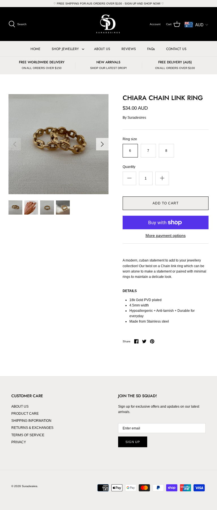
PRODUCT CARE (25, 414)
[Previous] (14, 144)
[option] (58, 144)
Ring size (130, 139)
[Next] (102, 144)
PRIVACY (18, 442)
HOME (35, 48)
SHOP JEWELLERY (65, 48)
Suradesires (136, 118)
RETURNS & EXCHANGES (32, 428)
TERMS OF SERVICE (27, 435)
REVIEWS (128, 48)
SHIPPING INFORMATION (31, 421)
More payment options (166, 235)
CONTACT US (176, 48)
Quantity (129, 167)
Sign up (132, 442)
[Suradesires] (108, 24)
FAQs (151, 48)
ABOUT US (102, 48)
